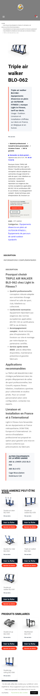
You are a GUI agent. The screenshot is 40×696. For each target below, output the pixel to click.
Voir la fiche (8, 522)
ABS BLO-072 (14, 469)
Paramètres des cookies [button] (19, 693)
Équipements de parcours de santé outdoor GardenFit (19, 236)
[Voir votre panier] (36, 17)
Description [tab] (10, 255)
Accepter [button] (34, 693)
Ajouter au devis (9, 527)
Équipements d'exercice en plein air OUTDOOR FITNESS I (19, 227)
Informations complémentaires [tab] (20, 260)
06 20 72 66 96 (15, 212)
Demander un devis (17, 208)
